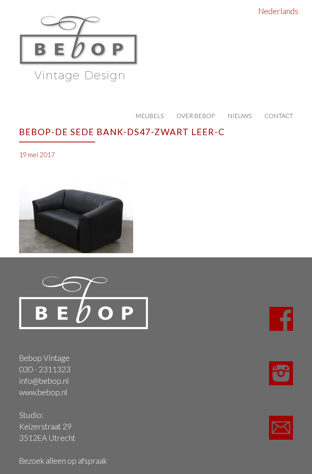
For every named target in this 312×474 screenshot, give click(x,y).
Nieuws (240, 115)
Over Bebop (196, 115)
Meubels (149, 115)
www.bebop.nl (43, 392)
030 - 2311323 (44, 369)
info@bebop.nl (44, 380)
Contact (278, 115)
